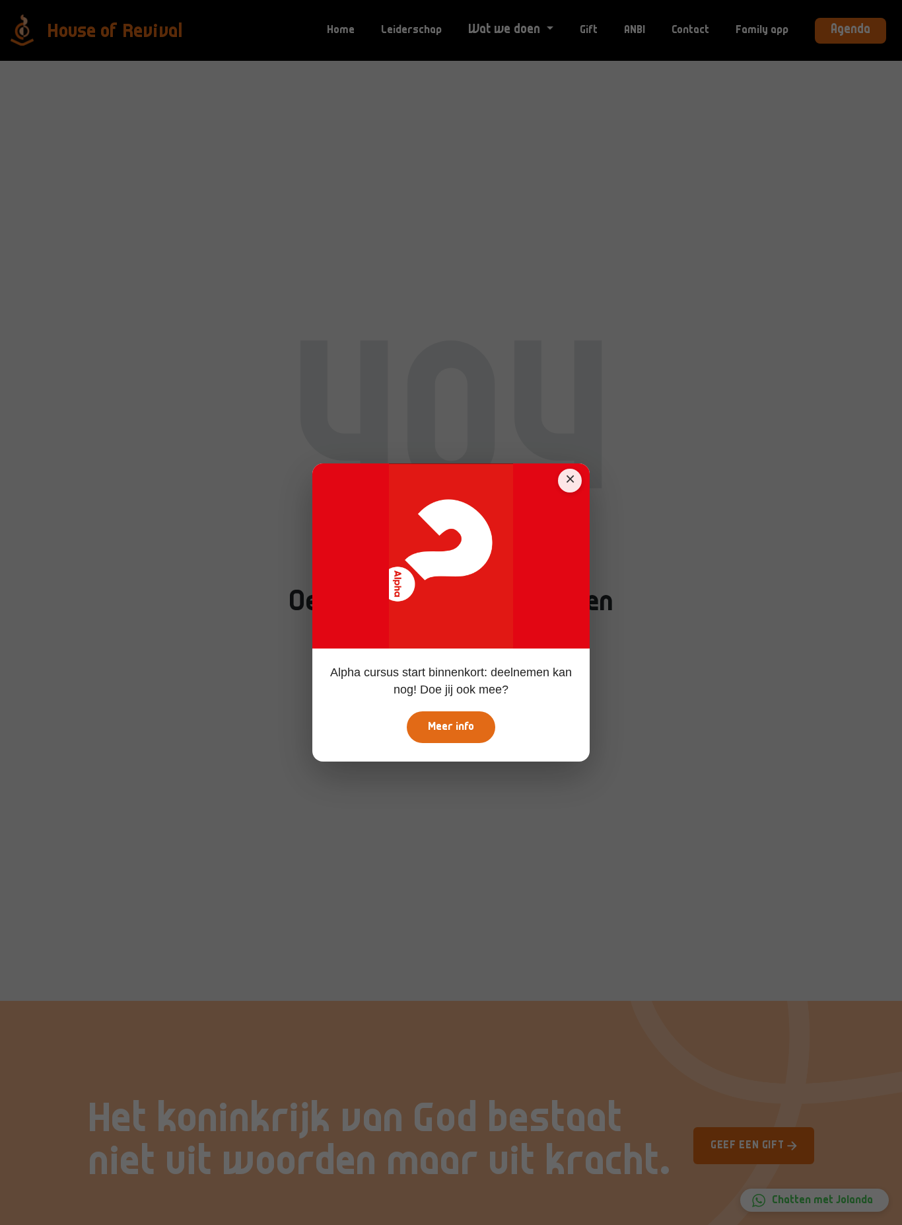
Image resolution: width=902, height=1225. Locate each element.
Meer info (451, 727)
